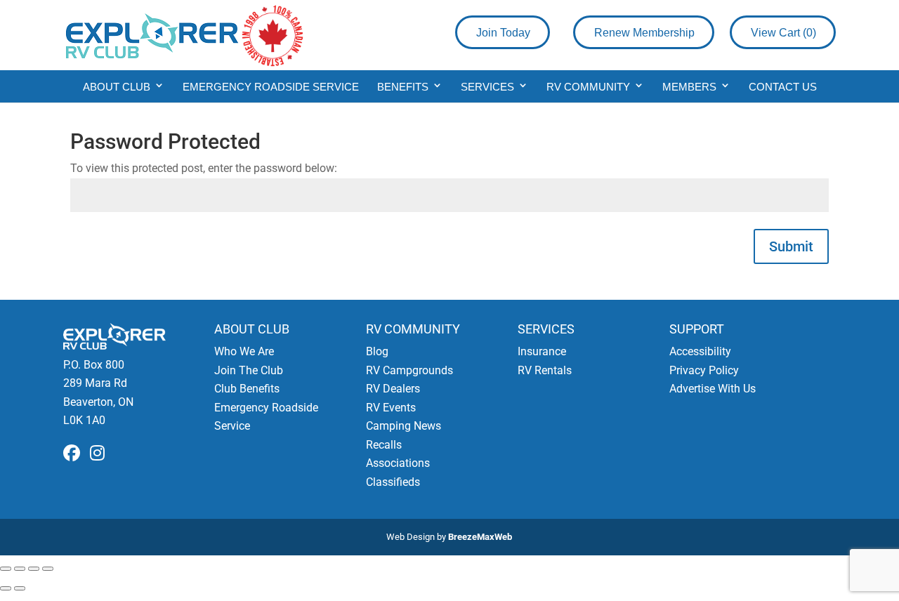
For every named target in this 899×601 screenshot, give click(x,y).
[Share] (33, 569)
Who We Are (244, 351)
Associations (398, 463)
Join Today (503, 33)
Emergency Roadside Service (271, 87)
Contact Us (783, 87)
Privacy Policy (704, 370)
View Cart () (783, 33)
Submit (791, 246)
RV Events (391, 407)
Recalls (384, 444)
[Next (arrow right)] (19, 588)
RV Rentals (545, 370)
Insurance (542, 351)
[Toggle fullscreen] (19, 569)
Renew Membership (644, 33)
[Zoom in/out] (5, 569)
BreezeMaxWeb (480, 536)
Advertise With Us (712, 388)
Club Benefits (247, 388)
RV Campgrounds (409, 370)
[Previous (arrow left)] (5, 588)
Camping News (403, 425)
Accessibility (700, 351)
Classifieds (393, 482)
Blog (377, 351)
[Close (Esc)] (47, 569)
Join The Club (248, 370)
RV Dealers (393, 388)
